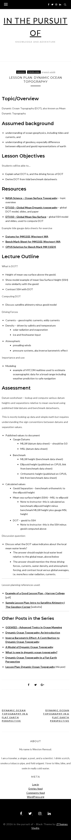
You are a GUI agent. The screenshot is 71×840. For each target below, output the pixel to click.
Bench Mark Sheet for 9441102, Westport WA (32, 241)
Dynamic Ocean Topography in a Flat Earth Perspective (15, 715)
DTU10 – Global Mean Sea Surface (25, 216)
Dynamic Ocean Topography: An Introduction (32, 632)
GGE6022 (21, 72)
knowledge (34, 72)
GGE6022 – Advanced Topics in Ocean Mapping (33, 627)
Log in (35, 784)
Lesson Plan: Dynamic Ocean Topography (30, 666)
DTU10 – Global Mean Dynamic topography (31, 207)
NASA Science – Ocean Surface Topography (31, 198)
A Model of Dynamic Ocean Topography (29, 647)
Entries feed (36, 788)
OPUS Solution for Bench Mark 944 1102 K (30, 246)
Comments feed (35, 792)
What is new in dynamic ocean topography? (31, 652)
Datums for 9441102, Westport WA (26, 236)
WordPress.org (35, 796)
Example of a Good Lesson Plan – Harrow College (35, 593)
